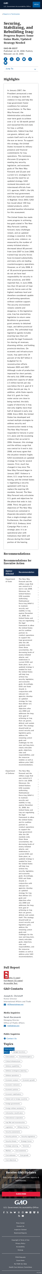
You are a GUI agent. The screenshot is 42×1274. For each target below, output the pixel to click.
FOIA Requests (20, 1257)
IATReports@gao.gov (15, 1004)
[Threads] (31, 59)
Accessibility (20, 1246)
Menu (36, 4)
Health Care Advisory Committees (20, 1267)
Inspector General (20, 1229)
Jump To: (10, 69)
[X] (12, 59)
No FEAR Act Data (20, 1264)
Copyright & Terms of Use (20, 1240)
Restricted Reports (20, 1233)
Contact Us (11, 1039)
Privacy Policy (20, 1243)
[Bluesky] (25, 59)
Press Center (20, 1223)
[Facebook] (6, 59)
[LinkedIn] (19, 59)
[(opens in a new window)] (4, 1212)
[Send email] (6, 63)
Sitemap (20, 1250)
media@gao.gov (13, 1026)
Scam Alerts (20, 1260)
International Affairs (9, 1050)
